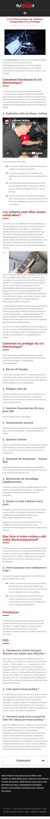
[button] (25, 13)
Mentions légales (39, 812)
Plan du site (23, 812)
